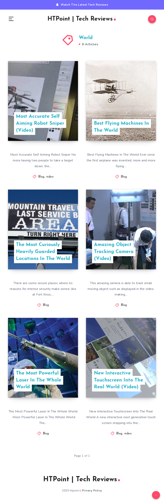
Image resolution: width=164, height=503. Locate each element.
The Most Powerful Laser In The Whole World (38, 380)
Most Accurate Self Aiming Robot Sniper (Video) (40, 123)
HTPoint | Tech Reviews (80, 19)
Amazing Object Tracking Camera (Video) (114, 251)
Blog (41, 176)
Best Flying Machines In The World (121, 127)
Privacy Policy (92, 490)
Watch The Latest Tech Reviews (84, 5)
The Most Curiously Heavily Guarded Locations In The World (43, 251)
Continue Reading (64, 129)
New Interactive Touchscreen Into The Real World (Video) (118, 380)
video (50, 176)
